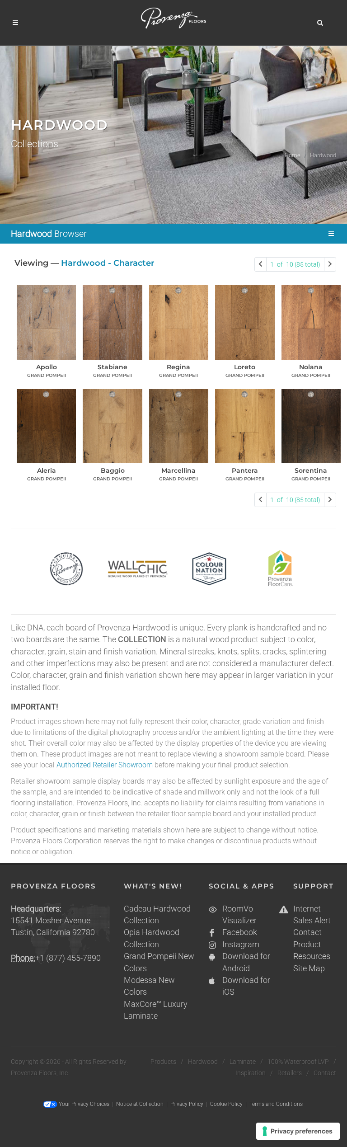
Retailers (289, 1072)
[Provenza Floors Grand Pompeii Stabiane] (112, 322)
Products (163, 1061)
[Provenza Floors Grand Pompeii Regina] (178, 322)
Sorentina (311, 470)
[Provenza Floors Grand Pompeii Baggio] (112, 426)
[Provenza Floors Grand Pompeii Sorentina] (311, 426)
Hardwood (203, 1061)
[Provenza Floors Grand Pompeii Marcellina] (178, 426)
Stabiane (112, 367)
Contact (307, 932)
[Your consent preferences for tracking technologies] (298, 1131)
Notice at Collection (140, 1104)
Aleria (46, 470)
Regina (178, 367)
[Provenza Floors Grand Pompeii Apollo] (46, 322)
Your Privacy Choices (83, 1104)
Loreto (244, 367)
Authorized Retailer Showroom (104, 765)
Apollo (46, 367)
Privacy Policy (186, 1104)
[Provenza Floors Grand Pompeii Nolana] (311, 322)
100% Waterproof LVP (298, 1061)
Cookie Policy (226, 1104)
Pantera (245, 470)
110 (295, 264)
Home (292, 155)
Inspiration (250, 1072)
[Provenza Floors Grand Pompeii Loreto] (244, 322)
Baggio (113, 470)
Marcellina (178, 470)
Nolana (311, 367)
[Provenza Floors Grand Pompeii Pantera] (244, 426)
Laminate (243, 1061)
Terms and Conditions (276, 1104)
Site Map (309, 968)
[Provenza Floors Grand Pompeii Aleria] (46, 426)
